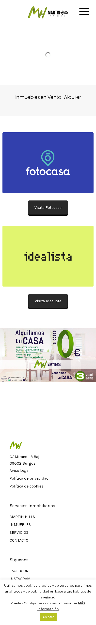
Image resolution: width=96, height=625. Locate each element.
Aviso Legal (20, 470)
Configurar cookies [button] (40, 603)
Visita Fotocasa (48, 207)
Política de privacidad (29, 478)
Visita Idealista (48, 301)
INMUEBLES (20, 524)
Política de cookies (26, 486)
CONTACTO (19, 540)
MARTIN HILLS (22, 516)
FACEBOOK (19, 570)
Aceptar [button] (48, 617)
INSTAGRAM (20, 578)
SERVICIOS (19, 532)
